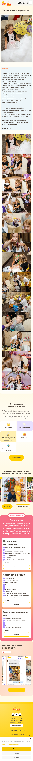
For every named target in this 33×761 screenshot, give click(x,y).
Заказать (16, 567)
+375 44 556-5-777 (22, 3)
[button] (30, 739)
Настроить (16, 757)
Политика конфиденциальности (16, 730)
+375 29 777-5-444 (22, 2)
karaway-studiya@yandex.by (16, 722)
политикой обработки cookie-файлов (10, 744)
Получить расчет (16, 457)
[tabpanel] (16, 100)
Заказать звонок (16, 725)
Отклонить (16, 753)
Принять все (16, 749)
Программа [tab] (5, 68)
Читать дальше (6, 128)
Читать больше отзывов (16, 690)
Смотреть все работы (23, 506)
